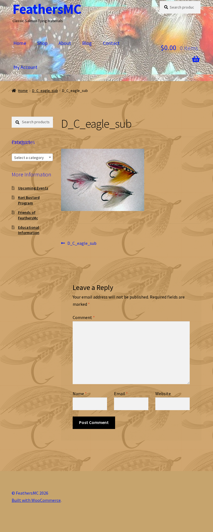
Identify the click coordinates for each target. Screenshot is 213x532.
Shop (42, 43)
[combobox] (32, 157)
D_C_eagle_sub (45, 90)
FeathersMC (46, 9)
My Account (25, 67)
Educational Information (28, 230)
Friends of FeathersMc (28, 215)
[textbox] (32, 157)
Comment (84, 317)
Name (80, 393)
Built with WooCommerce (36, 500)
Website (163, 393)
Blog (87, 43)
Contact (111, 43)
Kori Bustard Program (29, 200)
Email (121, 393)
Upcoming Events (33, 188)
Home (19, 43)
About (65, 43)
